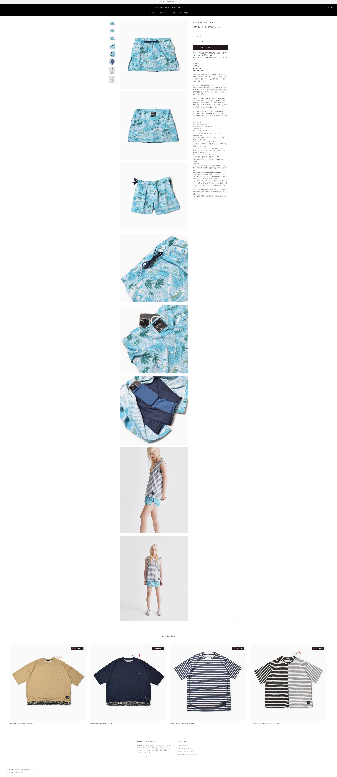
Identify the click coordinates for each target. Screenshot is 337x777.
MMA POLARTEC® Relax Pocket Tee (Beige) (21, 723)
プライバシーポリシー (184, 749)
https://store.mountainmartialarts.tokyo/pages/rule (207, 172)
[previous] (5, 683)
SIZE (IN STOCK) (183, 13)
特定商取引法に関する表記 (185, 752)
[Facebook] (138, 756)
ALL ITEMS (152, 13)
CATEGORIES (162, 13)
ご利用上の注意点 (183, 746)
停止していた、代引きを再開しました (168, 2)
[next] (331, 683)
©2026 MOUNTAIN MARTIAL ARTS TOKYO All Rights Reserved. (21, 770)
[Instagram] (146, 756)
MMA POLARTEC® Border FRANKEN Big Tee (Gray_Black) (266, 723)
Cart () (330, 8)
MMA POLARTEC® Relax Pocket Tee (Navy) (101, 723)
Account (323, 8)
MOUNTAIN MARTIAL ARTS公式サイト (189, 755)
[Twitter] (142, 756)
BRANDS (172, 13)
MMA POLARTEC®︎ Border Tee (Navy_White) (182, 723)
